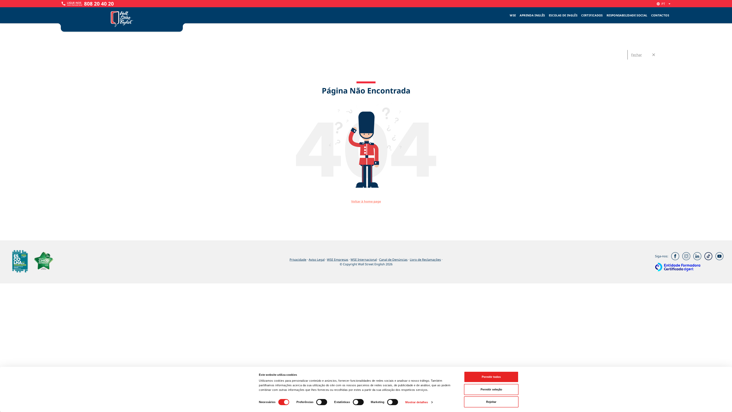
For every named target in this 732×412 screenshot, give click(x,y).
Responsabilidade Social (627, 15)
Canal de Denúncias (393, 260)
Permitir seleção (491, 389)
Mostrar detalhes (416, 402)
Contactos (660, 15)
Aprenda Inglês (532, 15)
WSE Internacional (364, 260)
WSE (513, 15)
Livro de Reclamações (425, 260)
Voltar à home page (366, 201)
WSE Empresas (337, 260)
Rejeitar (491, 401)
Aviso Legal (317, 260)
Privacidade (298, 260)
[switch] (321, 402)
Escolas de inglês (563, 15)
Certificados (592, 15)
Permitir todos (491, 376)
